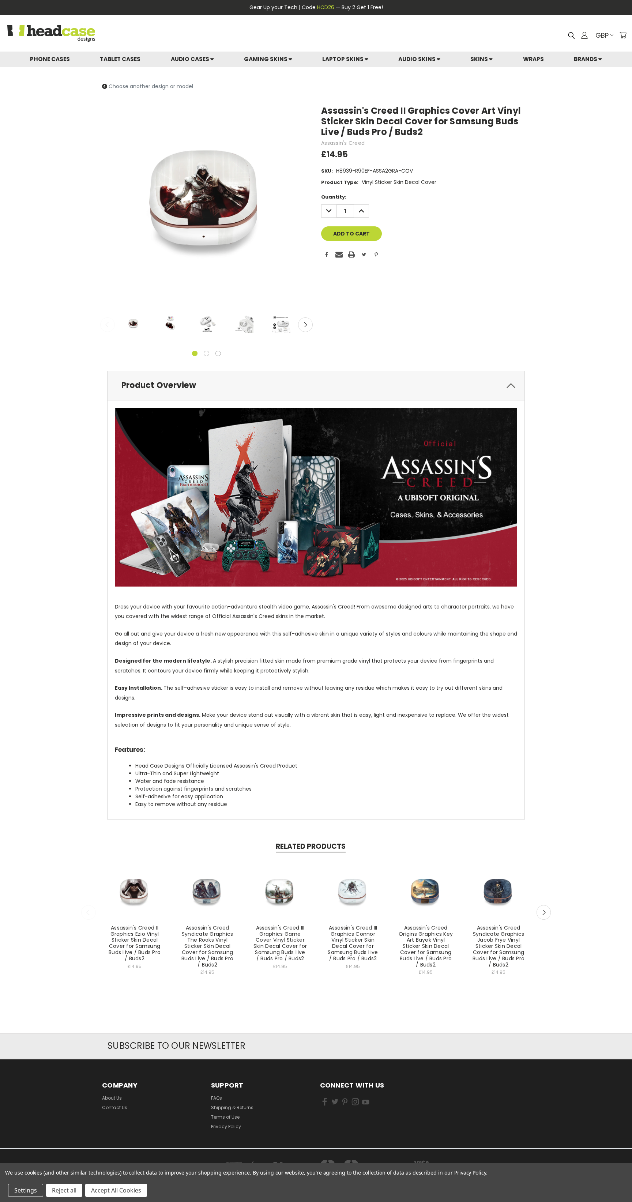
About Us (112, 1098)
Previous (107, 324)
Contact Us (114, 1107)
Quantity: (333, 196)
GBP (602, 35)
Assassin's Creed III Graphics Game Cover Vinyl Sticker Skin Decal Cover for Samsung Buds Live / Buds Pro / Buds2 (280, 943)
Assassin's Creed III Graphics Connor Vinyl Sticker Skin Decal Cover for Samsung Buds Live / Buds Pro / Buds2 (353, 943)
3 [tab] (218, 353)
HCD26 (325, 7)
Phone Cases (50, 59)
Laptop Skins (343, 59)
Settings (25, 1190)
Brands (586, 59)
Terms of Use (225, 1117)
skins (479, 59)
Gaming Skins (266, 59)
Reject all (64, 1190)
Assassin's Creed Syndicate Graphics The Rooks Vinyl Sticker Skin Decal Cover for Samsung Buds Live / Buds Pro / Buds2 (207, 946)
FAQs (216, 1098)
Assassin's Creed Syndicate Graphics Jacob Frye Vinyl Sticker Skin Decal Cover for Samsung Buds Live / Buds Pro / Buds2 (498, 946)
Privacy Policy (226, 1126)
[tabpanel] (133, 324)
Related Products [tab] (311, 846)
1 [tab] (195, 353)
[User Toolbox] (584, 35)
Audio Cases (190, 59)
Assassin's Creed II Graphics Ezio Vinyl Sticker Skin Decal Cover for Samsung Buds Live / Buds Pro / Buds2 (135, 943)
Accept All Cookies (116, 1190)
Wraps (533, 59)
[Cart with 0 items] (623, 35)
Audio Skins (417, 59)
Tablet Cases (120, 59)
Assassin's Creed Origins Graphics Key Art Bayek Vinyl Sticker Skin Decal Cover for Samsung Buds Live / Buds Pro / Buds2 (426, 946)
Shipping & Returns (232, 1107)
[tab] (316, 385)
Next (305, 324)
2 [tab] (206, 353)
